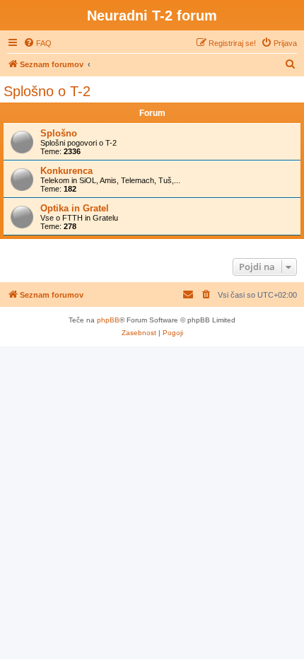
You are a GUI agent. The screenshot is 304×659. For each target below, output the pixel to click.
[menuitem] (37, 43)
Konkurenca (66, 170)
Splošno (58, 133)
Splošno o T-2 (47, 91)
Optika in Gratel (74, 208)
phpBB (108, 320)
